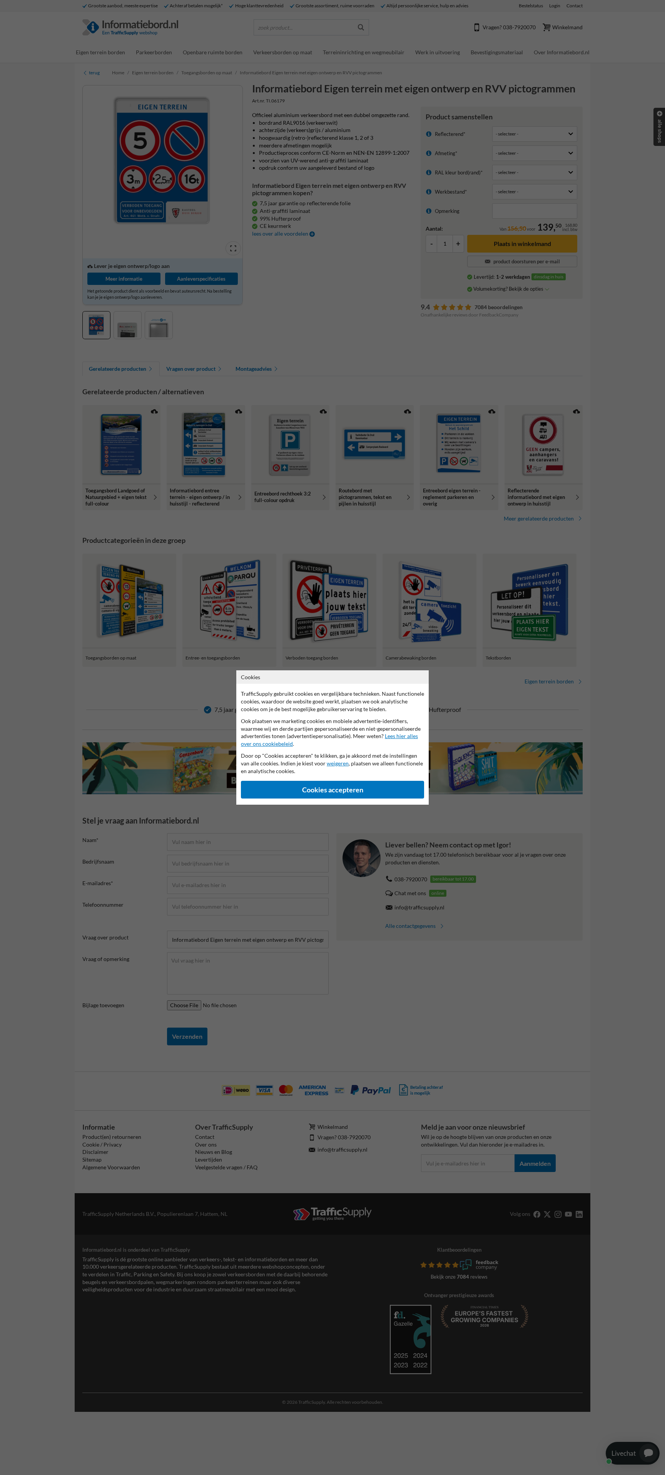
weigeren (338, 763)
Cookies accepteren (332, 790)
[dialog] (332, 737)
